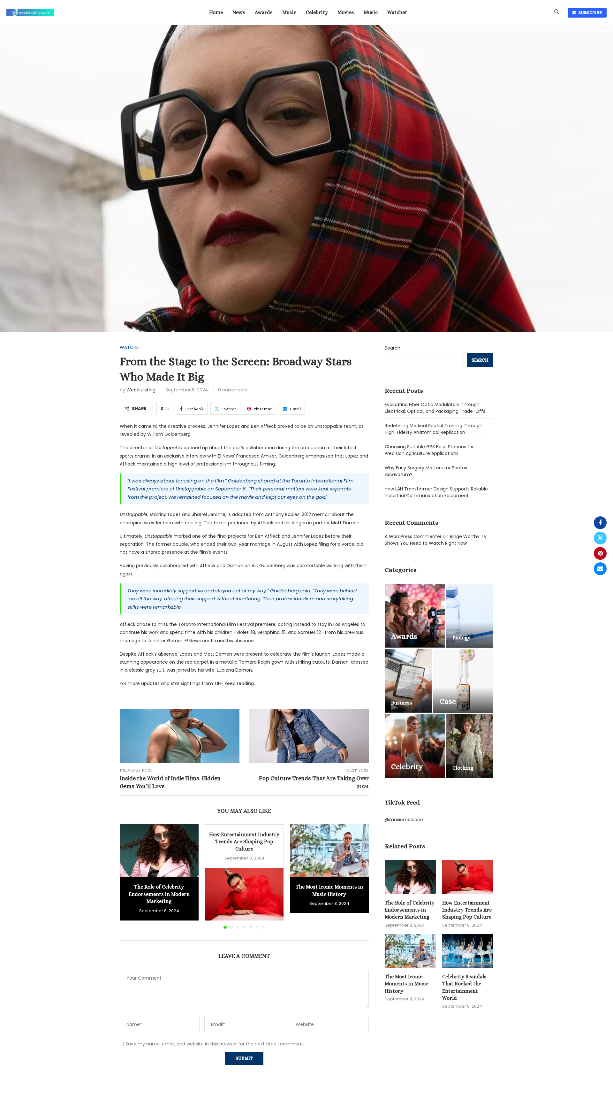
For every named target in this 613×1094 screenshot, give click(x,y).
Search (392, 348)
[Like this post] (167, 408)
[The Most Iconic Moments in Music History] (329, 850)
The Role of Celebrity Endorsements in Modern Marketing (159, 894)
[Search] (556, 12)
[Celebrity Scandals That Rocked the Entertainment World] (467, 951)
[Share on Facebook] (600, 522)
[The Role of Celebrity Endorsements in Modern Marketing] (159, 850)
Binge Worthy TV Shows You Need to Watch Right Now (436, 539)
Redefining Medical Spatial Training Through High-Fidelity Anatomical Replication (433, 428)
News (238, 12)
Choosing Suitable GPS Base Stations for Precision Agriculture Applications (429, 450)
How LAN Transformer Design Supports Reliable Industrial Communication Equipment (436, 492)
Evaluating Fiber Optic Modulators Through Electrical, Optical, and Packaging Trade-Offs (435, 407)
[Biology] (469, 616)
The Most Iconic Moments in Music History (406, 984)
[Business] (408, 681)
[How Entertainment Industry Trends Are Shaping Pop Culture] (244, 894)
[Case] (463, 681)
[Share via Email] (600, 568)
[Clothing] (469, 746)
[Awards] (415, 616)
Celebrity (317, 12)
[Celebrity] (415, 746)
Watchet (397, 12)
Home (216, 12)
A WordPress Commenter (413, 536)
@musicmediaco (404, 819)
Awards (264, 12)
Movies (345, 12)
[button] (128, 876)
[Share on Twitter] (600, 538)
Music (289, 12)
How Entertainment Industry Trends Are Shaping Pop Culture (244, 841)
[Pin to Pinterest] (600, 553)
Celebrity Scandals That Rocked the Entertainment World (464, 987)
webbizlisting (140, 390)
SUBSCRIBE (589, 12)
